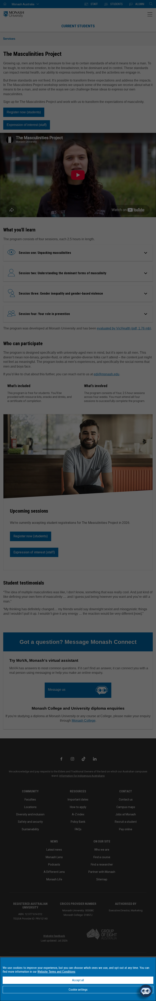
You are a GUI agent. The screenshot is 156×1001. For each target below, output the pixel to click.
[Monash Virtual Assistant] (146, 991)
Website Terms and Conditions (56, 971)
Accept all (78, 980)
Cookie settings (78, 989)
